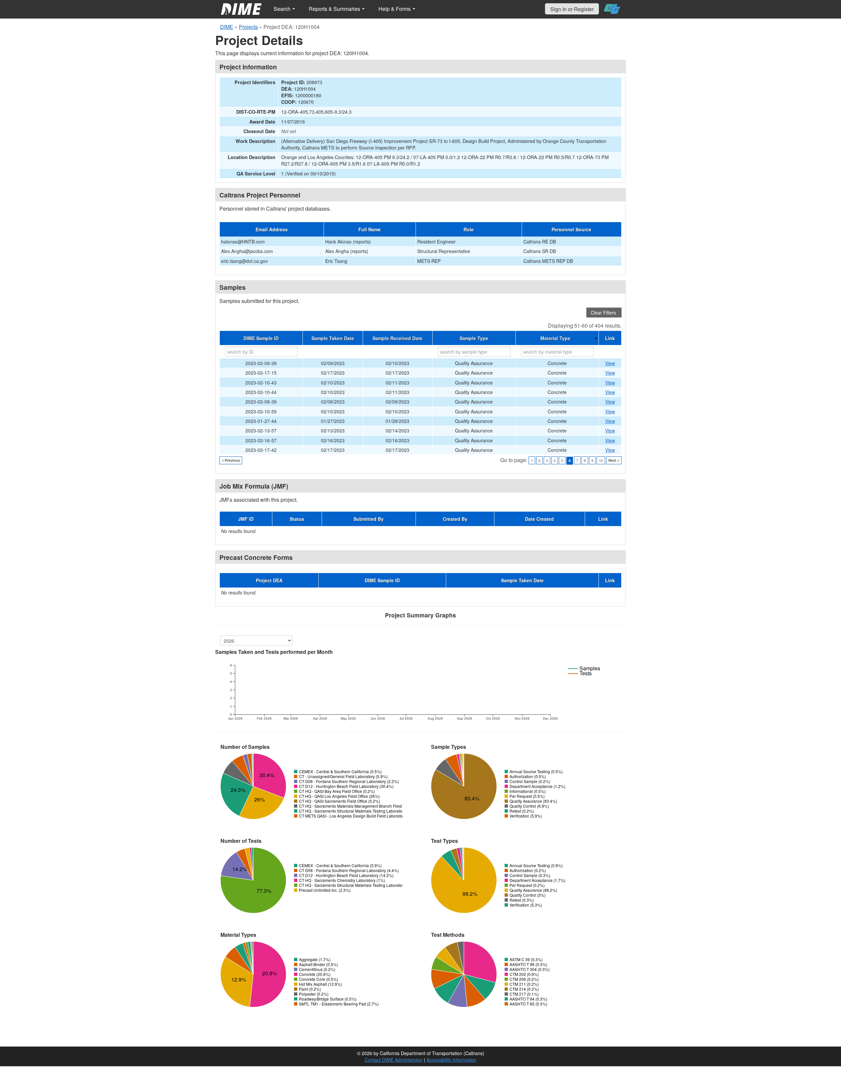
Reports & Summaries (335, 8)
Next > (613, 460)
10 (601, 460)
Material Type (555, 338)
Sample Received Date (397, 338)
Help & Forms (395, 8)
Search (283, 8)
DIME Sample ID (261, 338)
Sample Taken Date (332, 338)
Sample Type (474, 338)
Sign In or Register (572, 9)
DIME (226, 27)
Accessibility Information (451, 1059)
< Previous (231, 460)
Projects (248, 27)
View (610, 363)
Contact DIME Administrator (393, 1059)
